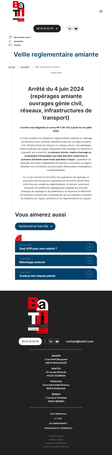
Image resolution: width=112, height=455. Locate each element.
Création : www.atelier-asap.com (56, 447)
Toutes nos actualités (33, 226)
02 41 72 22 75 (45, 28)
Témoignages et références (58, 428)
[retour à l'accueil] (44, 11)
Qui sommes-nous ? (22, 37)
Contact (17, 45)
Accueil (11, 67)
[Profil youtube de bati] (76, 28)
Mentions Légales (56, 440)
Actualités (18, 41)
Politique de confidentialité (56, 443)
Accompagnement (58, 423)
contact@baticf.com (79, 341)
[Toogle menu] (101, 11)
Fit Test (58, 419)
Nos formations (58, 414)
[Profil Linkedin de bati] (69, 28)
